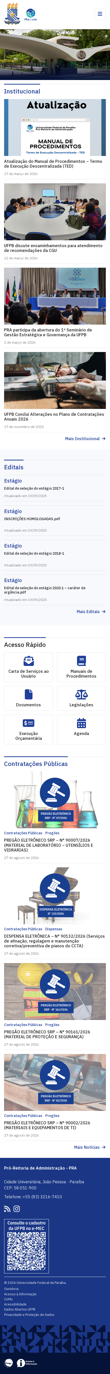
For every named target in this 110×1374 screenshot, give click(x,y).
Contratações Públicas (36, 764)
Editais (14, 467)
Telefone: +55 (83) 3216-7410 (33, 1196)
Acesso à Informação (20, 1294)
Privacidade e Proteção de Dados (29, 1314)
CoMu (8, 1299)
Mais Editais (88, 611)
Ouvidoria (11, 1288)
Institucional (22, 91)
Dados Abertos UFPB (19, 1309)
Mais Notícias (87, 1147)
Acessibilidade (15, 1304)
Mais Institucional (82, 438)
